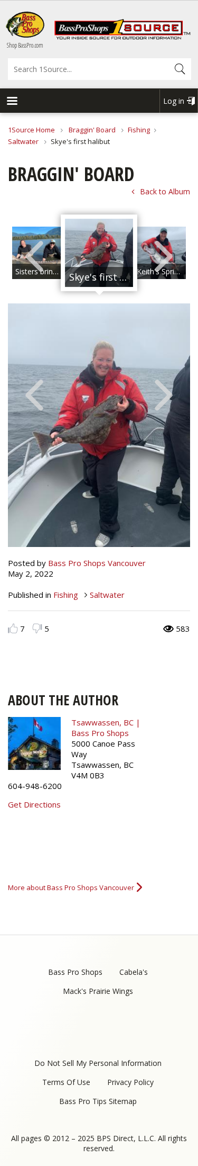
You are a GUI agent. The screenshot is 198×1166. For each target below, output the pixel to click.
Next (163, 255)
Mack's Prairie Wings (98, 991)
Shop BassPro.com (25, 45)
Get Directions (34, 804)
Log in (173, 101)
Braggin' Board (92, 129)
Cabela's (133, 972)
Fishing (139, 129)
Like (13, 628)
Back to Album (165, 191)
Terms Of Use (66, 1082)
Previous (34, 255)
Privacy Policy (130, 1082)
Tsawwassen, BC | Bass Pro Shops (105, 727)
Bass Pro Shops (75, 972)
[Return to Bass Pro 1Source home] (122, 37)
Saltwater (24, 141)
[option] (99, 253)
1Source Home (31, 129)
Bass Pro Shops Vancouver (97, 563)
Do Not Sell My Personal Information (98, 1063)
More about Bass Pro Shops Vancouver (71, 887)
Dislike (37, 628)
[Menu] (11, 102)
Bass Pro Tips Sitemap (98, 1101)
